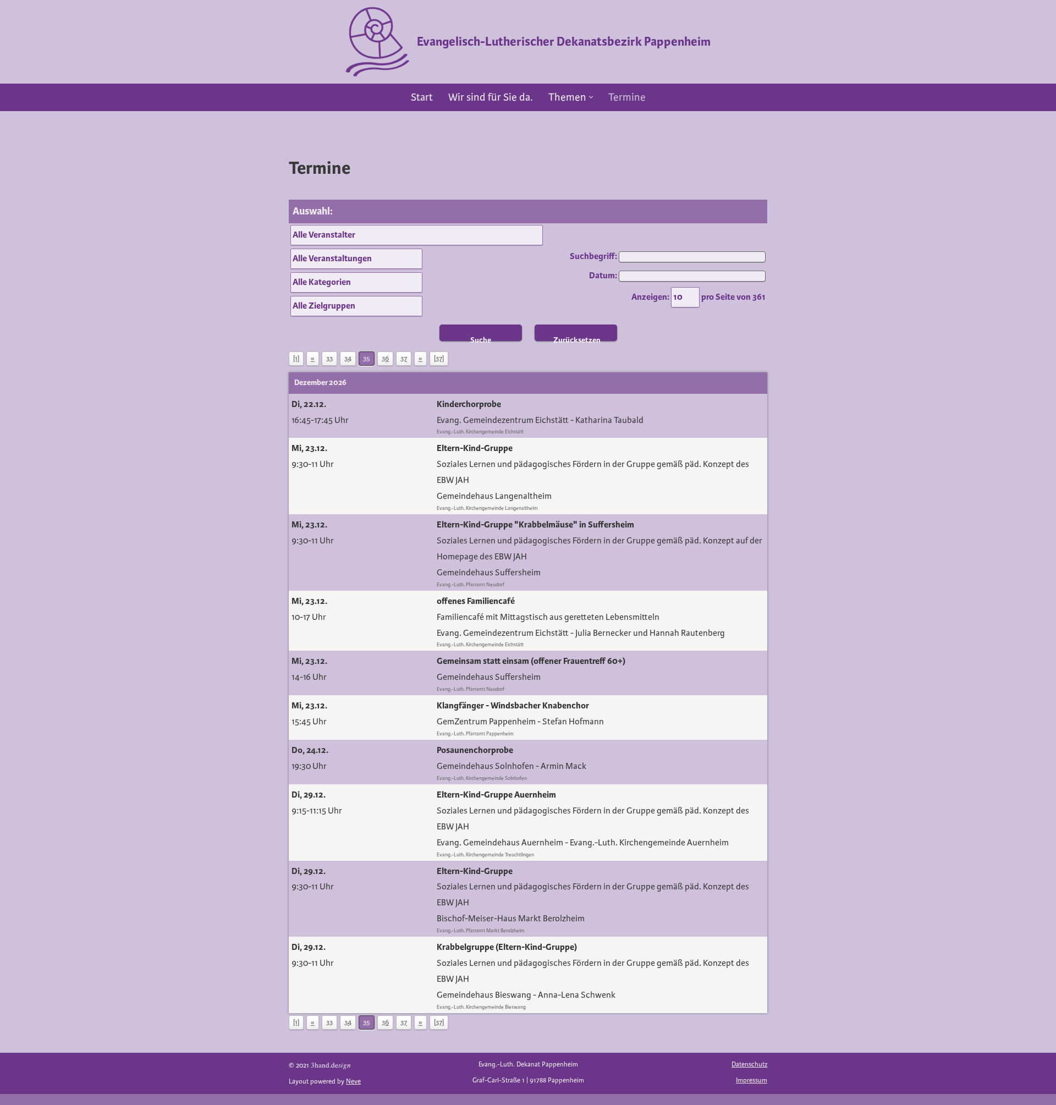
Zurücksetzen (577, 338)
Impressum (751, 1080)
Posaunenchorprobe (475, 750)
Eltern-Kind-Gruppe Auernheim (496, 794)
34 (347, 358)
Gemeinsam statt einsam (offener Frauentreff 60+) (531, 661)
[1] (296, 358)
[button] (591, 97)
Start (422, 97)
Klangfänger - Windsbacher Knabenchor (513, 705)
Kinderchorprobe (469, 404)
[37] (439, 358)
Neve (353, 1081)
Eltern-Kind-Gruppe (475, 448)
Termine (627, 97)
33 (329, 358)
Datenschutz (749, 1064)
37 (403, 358)
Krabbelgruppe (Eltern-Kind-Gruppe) (507, 947)
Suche (480, 338)
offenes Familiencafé (476, 601)
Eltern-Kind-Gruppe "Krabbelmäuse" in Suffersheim (535, 524)
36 (385, 358)
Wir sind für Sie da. (490, 97)
